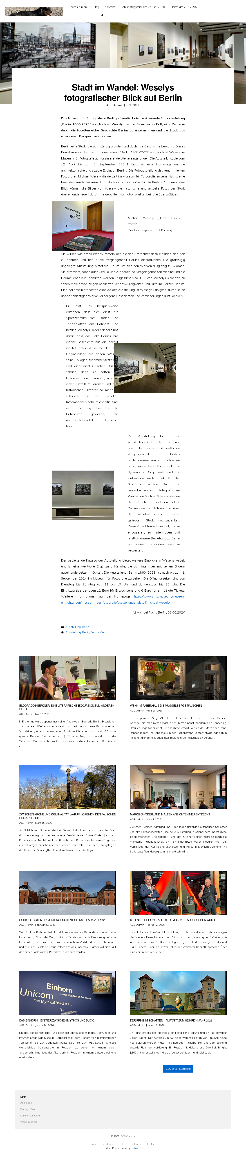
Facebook (107, 1144)
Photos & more (78, 7)
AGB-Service (127, 1136)
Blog (96, 7)
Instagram (136, 1144)
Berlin (85, 627)
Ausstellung (73, 627)
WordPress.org (28, 1121)
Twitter (122, 1144)
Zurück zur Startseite (178, 1068)
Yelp (94, 1144)
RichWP (135, 1148)
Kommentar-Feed (30, 1115)
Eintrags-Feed (28, 1109)
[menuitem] (78, 7)
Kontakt (110, 7)
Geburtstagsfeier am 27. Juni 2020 (143, 7)
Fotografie (97, 632)
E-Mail (150, 1144)
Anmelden (26, 1102)
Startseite (72, 15)
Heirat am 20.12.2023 (185, 7)
